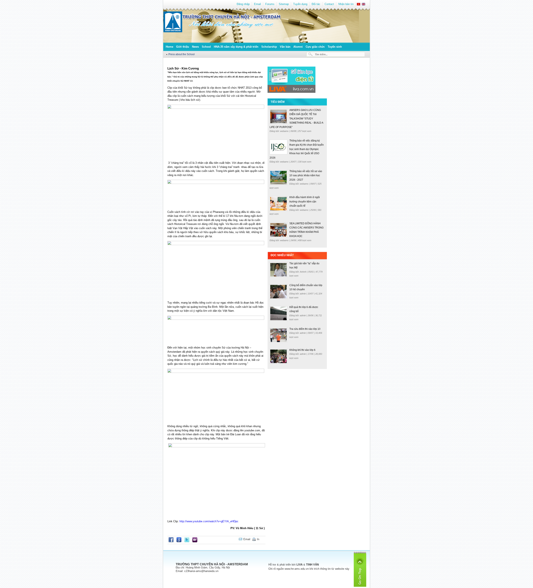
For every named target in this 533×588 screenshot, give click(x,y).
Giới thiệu (182, 46)
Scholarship (269, 46)
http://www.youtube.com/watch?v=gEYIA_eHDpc (208, 521)
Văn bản (285, 46)
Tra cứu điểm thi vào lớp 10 (304, 328)
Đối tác (316, 4)
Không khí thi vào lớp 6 (302, 350)
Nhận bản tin (346, 4)
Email (257, 4)
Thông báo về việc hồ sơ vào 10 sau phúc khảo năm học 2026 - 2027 (305, 175)
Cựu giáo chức (315, 46)
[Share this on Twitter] (187, 541)
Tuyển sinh (335, 46)
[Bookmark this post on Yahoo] (194, 541)
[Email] (262, 539)
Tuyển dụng (300, 4)
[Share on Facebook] (171, 541)
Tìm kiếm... (321, 54)
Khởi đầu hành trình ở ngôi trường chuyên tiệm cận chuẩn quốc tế (304, 201)
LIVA (299, 564)
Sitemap (284, 4)
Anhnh (303, 271)
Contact (329, 4)
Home (169, 46)
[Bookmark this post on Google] (179, 541)
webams (284, 131)
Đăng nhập (243, 4)
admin (303, 293)
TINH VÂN (312, 564)
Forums (269, 4)
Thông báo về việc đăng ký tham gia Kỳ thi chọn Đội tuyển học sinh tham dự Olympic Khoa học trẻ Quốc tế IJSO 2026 (297, 149)
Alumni (298, 46)
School (206, 46)
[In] (264, 539)
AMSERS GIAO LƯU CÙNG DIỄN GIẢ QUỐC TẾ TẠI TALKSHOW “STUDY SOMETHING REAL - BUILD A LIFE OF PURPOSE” (296, 119)
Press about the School (181, 54)
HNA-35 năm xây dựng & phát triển (236, 46)
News (195, 46)
